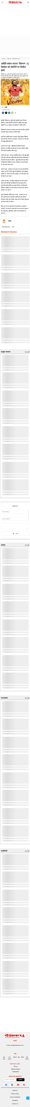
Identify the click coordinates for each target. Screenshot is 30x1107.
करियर (22, 1057)
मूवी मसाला (27, 1058)
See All (27, 352)
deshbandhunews (6, 226)
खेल (19, 1057)
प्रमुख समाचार (5, 352)
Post (16, 533)
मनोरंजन (15, 1057)
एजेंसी (6, 107)
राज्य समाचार (9, 1058)
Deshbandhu (15, 1071)
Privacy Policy (15, 1093)
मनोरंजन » (9, 58)
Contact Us (15, 1103)
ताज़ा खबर (4, 1058)
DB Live (16, 1066)
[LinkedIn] (9, 113)
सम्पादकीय (4, 698)
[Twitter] (6, 113)
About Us (15, 1090)
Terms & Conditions (15, 1097)
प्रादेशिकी (4, 851)
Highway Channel (15, 1069)
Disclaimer (15, 1100)
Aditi (13, 226)
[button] (2, 3)
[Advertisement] (15, 19)
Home (3, 58)
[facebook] (3, 113)
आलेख (3, 545)
